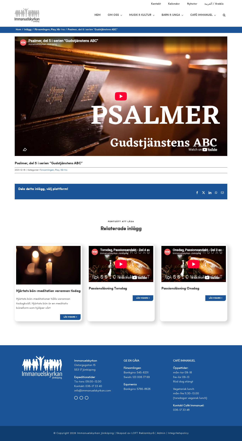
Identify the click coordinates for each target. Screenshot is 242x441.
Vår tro (63, 170)
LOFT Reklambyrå (143, 433)
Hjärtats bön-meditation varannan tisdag (48, 291)
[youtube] (86, 398)
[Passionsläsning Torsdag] (121, 264)
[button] (224, 15)
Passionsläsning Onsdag (180, 288)
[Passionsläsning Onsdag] (193, 264)
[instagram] (81, 398)
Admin (161, 433)
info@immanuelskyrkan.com (92, 390)
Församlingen (47, 170)
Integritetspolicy (178, 433)
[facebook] (76, 398)
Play (57, 170)
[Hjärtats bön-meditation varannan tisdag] (48, 248)
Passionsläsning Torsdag (108, 288)
